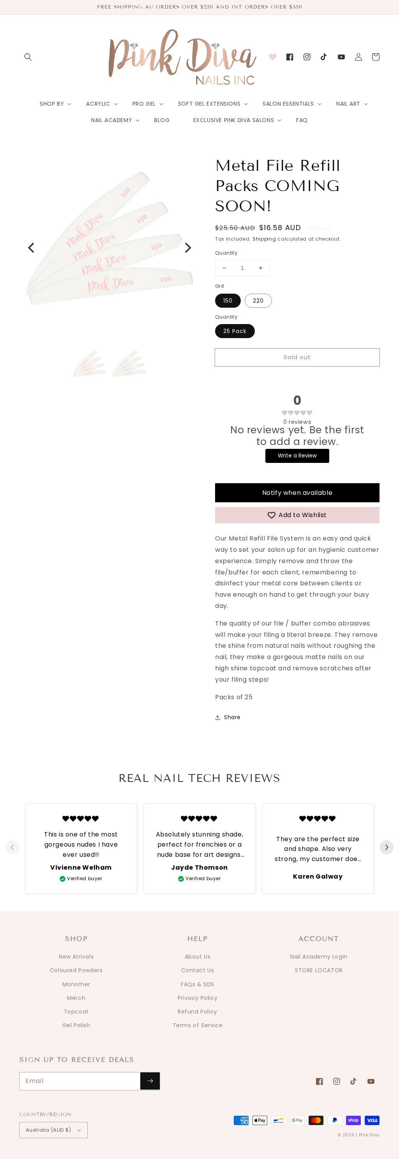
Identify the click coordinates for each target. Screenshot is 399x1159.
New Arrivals (76, 957)
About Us (198, 957)
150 (228, 301)
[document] (109, 248)
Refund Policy (197, 1011)
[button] (28, 57)
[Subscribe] (150, 1081)
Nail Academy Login (319, 957)
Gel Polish (76, 1025)
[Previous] (32, 247)
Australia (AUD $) (48, 1130)
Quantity (226, 253)
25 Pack (235, 331)
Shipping (264, 239)
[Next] (187, 247)
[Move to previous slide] (12, 847)
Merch (76, 998)
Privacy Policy (197, 998)
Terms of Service (198, 1025)
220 (258, 301)
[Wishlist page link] (273, 57)
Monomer (76, 984)
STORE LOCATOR (319, 970)
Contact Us (197, 970)
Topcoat (76, 1011)
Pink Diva (369, 1135)
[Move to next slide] (386, 847)
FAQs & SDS (197, 984)
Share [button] (232, 717)
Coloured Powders (76, 970)
